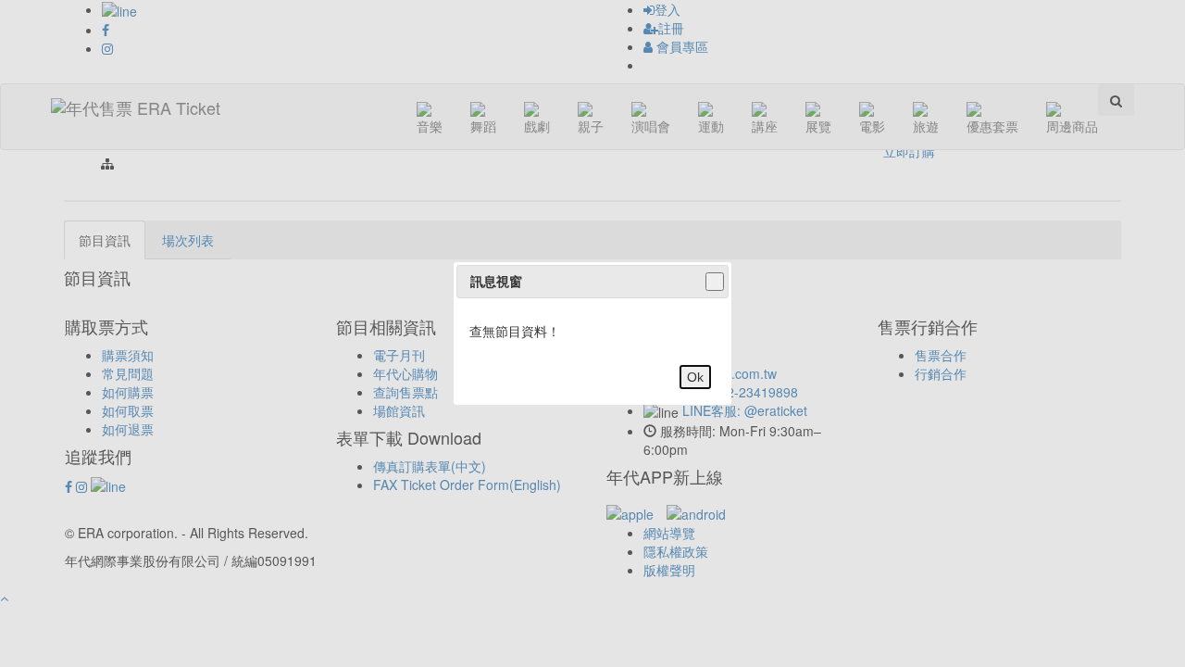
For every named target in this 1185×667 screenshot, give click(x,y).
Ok (695, 377)
